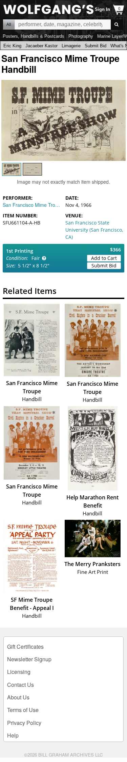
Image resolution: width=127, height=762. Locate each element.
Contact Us (20, 685)
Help (13, 735)
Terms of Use (23, 710)
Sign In (102, 9)
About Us (18, 697)
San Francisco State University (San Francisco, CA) (94, 229)
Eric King (12, 45)
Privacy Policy (24, 723)
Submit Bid (95, 45)
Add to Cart (104, 258)
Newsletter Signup (29, 659)
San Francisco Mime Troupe (32, 204)
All (8, 24)
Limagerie (71, 45)
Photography (80, 36)
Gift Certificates (25, 646)
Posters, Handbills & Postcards (33, 36)
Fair (35, 258)
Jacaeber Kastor (41, 45)
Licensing (18, 672)
